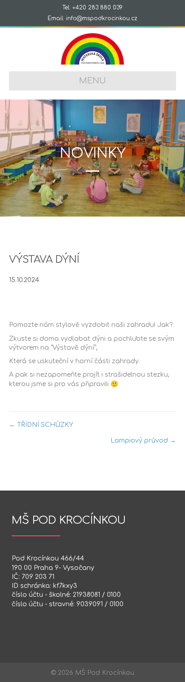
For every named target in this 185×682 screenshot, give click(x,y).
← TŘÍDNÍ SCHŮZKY (41, 424)
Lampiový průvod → (143, 440)
